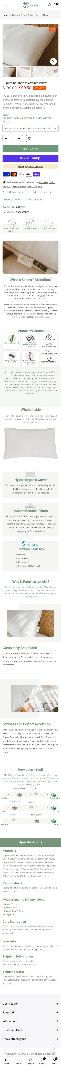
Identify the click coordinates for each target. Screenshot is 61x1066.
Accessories (22, 211)
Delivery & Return (12, 199)
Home (6, 15)
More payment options (30, 166)
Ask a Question (34, 199)
